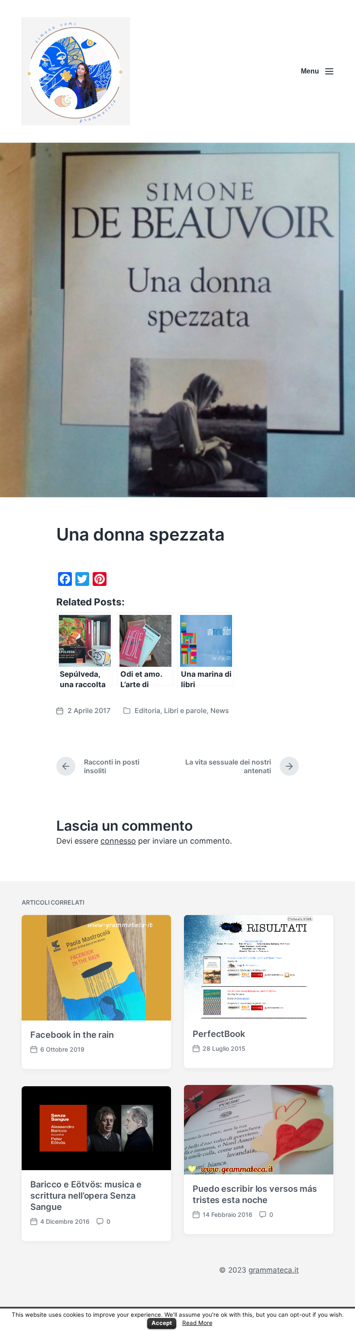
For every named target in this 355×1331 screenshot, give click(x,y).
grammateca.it (273, 1270)
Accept (162, 1322)
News (219, 710)
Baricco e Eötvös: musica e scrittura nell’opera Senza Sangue (85, 1195)
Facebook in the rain (72, 1035)
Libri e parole (185, 710)
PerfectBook (219, 1034)
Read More (197, 1322)
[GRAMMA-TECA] (76, 71)
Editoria (147, 710)
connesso (118, 840)
